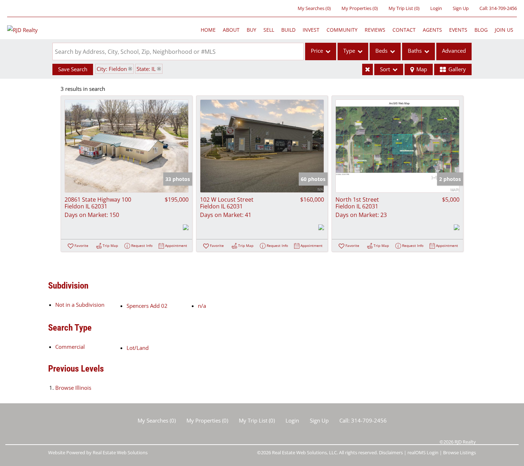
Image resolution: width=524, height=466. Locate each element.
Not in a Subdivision (79, 304)
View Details (126, 146)
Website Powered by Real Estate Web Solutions (98, 452)
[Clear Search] (367, 69)
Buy (251, 29)
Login (436, 8)
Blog (481, 29)
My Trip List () (404, 8)
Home (208, 29)
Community (342, 29)
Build (288, 29)
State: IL (146, 68)
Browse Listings (459, 452)
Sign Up (461, 8)
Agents (432, 29)
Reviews (375, 29)
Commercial (70, 346)
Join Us (504, 29)
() (314, 8)
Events (458, 29)
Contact (404, 29)
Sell (268, 29)
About (231, 29)
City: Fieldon (112, 68)
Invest (311, 29)
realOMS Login (422, 452)
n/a (202, 305)
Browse (73, 387)
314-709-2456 (503, 8)
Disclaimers (391, 452)
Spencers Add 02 (147, 305)
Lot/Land (138, 347)
